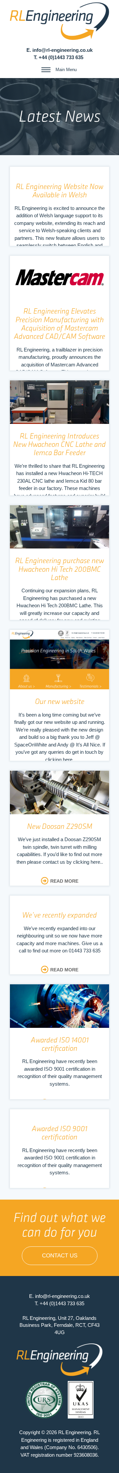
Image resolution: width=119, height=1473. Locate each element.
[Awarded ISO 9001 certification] (59, 1155)
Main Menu (66, 69)
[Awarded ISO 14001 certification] (59, 1006)
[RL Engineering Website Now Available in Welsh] (59, 212)
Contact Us (59, 1255)
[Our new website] (59, 659)
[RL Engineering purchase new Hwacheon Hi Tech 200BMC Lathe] (59, 526)
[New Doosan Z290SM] (59, 792)
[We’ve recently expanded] (59, 941)
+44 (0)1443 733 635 (61, 57)
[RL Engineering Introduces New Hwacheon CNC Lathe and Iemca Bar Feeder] (59, 402)
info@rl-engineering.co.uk (62, 50)
